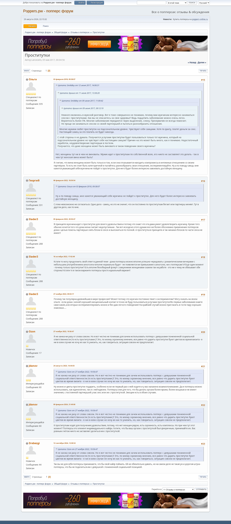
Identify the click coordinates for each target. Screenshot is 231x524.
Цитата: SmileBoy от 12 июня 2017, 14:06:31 (78, 85)
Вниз (26, 71)
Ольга (33, 79)
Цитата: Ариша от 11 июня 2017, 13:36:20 (80, 93)
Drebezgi (34, 443)
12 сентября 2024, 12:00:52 (64, 443)
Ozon (32, 331)
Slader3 (33, 219)
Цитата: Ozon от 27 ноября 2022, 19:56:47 (78, 371)
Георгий (34, 180)
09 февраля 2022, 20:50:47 (64, 219)
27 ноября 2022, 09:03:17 (63, 294)
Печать (203, 71)
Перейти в (156, 489)
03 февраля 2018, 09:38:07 (64, 79)
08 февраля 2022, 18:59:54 (64, 180)
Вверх (27, 477)
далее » (202, 62)
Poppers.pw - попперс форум (48, 11)
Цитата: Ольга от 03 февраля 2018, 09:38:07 (79, 186)
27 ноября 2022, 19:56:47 (63, 331)
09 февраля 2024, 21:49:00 (64, 404)
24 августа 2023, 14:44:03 (63, 365)
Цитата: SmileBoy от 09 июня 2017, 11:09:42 (82, 100)
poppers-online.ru (200, 19)
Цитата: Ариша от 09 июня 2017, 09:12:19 (83, 108)
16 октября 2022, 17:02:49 (64, 256)
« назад (192, 62)
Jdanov (33, 365)
